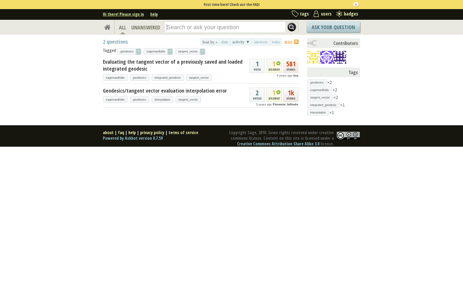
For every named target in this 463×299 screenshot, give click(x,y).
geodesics (139, 77)
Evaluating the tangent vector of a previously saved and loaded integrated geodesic (172, 65)
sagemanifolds (115, 77)
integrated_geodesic (168, 77)
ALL (122, 27)
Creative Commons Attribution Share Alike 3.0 (278, 144)
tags (304, 13)
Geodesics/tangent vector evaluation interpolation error (165, 90)
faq (121, 132)
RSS (288, 42)
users (326, 13)
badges (351, 13)
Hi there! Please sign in (123, 14)
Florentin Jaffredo (285, 104)
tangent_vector (199, 77)
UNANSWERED (145, 27)
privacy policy (152, 132)
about (108, 132)
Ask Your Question (333, 27)
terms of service (183, 132)
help (154, 14)
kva (295, 75)
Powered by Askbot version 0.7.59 (133, 138)
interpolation (162, 99)
